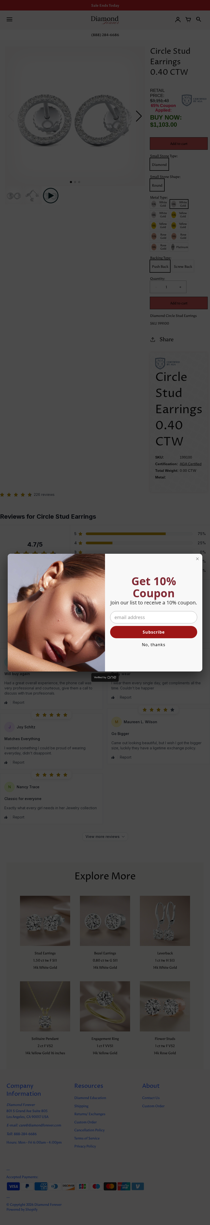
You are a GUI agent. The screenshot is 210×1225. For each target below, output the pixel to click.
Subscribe (154, 632)
